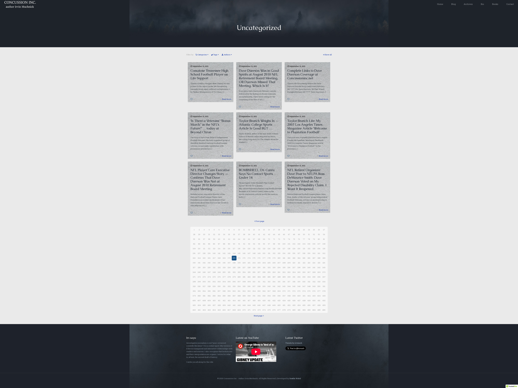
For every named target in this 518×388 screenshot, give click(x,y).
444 (249, 305)
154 (284, 253)
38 (244, 234)
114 (219, 248)
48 (294, 234)
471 (249, 310)
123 (264, 248)
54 (324, 234)
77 (304, 239)
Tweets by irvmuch (293, 343)
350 (318, 286)
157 (299, 253)
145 (239, 253)
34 (224, 234)
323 (319, 281)
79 (314, 239)
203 (259, 262)
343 (283, 286)
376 (314, 291)
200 (244, 262)
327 (204, 286)
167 (214, 258)
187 (314, 258)
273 (204, 277)
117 (234, 248)
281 (244, 277)
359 (229, 291)
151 (269, 253)
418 (254, 300)
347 (304, 286)
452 (288, 305)
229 (254, 267)
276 (219, 277)
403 (314, 296)
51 (309, 234)
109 (194, 248)
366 (264, 291)
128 (289, 248)
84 (204, 244)
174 (249, 258)
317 (289, 281)
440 (229, 305)
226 (239, 267)
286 (269, 277)
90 (234, 244)
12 (249, 229)
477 (279, 310)
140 (214, 253)
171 (234, 258)
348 (309, 286)
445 (254, 305)
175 (254, 258)
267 (309, 272)
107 (319, 244)
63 (234, 239)
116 (229, 248)
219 (204, 267)
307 (239, 281)
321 (309, 281)
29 (199, 234)
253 (239, 272)
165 (204, 258)
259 (268, 272)
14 (259, 229)
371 (289, 291)
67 (254, 239)
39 (249, 234)
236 (288, 267)
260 (274, 272)
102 (294, 244)
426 (294, 300)
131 (304, 248)
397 (284, 296)
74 (289, 239)
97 (269, 244)
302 (214, 281)
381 (204, 296)
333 (234, 286)
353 (199, 291)
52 (314, 234)
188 (319, 258)
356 (214, 291)
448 (269, 305)
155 (289, 253)
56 (199, 239)
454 (299, 305)
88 (224, 244)
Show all (328, 54)
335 (244, 286)
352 (194, 291)
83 (199, 244)
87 (219, 244)
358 (224, 291)
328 (209, 286)
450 (279, 305)
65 (244, 239)
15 (264, 229)
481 (299, 310)
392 (259, 296)
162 (324, 253)
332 (229, 286)
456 (309, 305)
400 (299, 296)
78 (309, 239)
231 (264, 267)
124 (269, 248)
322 (314, 281)
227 (244, 267)
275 (214, 277)
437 (214, 305)
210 (294, 262)
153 (279, 253)
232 (269, 267)
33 (219, 234)
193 (209, 262)
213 (309, 262)
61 (224, 239)
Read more (226, 99)
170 (229, 258)
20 (289, 229)
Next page (258, 315)
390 (249, 296)
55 (194, 239)
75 (294, 239)
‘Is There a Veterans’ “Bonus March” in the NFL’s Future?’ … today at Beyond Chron (210, 126)
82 (194, 244)
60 (219, 239)
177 (264, 258)
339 (264, 286)
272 (199, 277)
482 (304, 310)
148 (254, 253)
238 (298, 267)
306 (234, 281)
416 (244, 300)
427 (299, 300)
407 (199, 300)
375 (308, 291)
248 (214, 272)
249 (219, 272)
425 (288, 300)
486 (324, 310)
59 (214, 239)
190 (194, 262)
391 (254, 296)
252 (234, 272)
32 (214, 234)
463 (209, 310)
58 (209, 239)
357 (219, 291)
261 (279, 272)
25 (314, 229)
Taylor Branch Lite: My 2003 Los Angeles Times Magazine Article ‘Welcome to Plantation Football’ (307, 126)
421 (269, 300)
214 (314, 262)
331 (224, 286)
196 (224, 262)
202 (254, 262)
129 (294, 248)
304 (224, 281)
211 (299, 262)
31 (209, 234)
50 (304, 234)
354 (204, 291)
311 (259, 281)
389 (244, 296)
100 (284, 244)
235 (284, 267)
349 (314, 286)
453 (293, 305)
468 (234, 310)
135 (324, 248)
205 (268, 262)
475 (269, 310)
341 (274, 286)
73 (284, 239)
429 (309, 300)
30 (204, 234)
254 (244, 272)
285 (264, 277)
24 (309, 229)
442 (239, 305)
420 (264, 300)
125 (274, 248)
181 (284, 258)
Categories (202, 54)
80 (319, 239)
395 (273, 296)
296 (319, 277)
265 (298, 272)
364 (254, 291)
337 (254, 286)
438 (219, 305)
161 (319, 253)
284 (259, 277)
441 (234, 305)
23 (304, 229)
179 (274, 258)
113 (214, 248)
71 (274, 239)
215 (319, 262)
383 (214, 296)
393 (264, 296)
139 (209, 253)
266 (304, 272)
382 (209, 296)
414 (234, 300)
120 (249, 248)
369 (279, 291)
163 (194, 258)
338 (259, 286)
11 (244, 229)
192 (204, 262)
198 (234, 262)
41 (259, 234)
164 (199, 258)
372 (293, 291)
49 (299, 234)
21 (294, 229)
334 (239, 286)
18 (279, 229)
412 (224, 300)
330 (219, 286)
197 (229, 262)
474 (264, 310)
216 (324, 262)
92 (244, 244)
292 (298, 277)
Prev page (259, 221)
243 (323, 267)
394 (269, 296)
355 (209, 291)
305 (229, 281)
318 (294, 281)
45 (279, 234)
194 (214, 262)
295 (313, 277)
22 (299, 229)
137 (199, 253)
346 (299, 286)
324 (323, 281)
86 (214, 244)
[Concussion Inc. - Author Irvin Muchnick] (19, 4)
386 (229, 296)
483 (309, 310)
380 (199, 296)
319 (299, 281)
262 (283, 272)
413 (229, 300)
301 (209, 281)
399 (294, 296)
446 (259, 305)
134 (319, 248)
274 (209, 277)
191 (199, 262)
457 (314, 305)
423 (278, 300)
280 (239, 277)
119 (244, 248)
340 (269, 286)
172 (239, 258)
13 (254, 229)
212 (304, 262)
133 (314, 248)
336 (249, 286)
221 (214, 267)
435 (204, 305)
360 (234, 291)
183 (294, 258)
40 (254, 234)
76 (299, 239)
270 (324, 272)
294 (309, 277)
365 (259, 291)
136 (194, 253)
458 (319, 305)
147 (249, 253)
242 (318, 267)
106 (314, 244)
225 (234, 267)
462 (204, 310)
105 (309, 244)
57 (204, 239)
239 (303, 267)
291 (294, 277)
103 (299, 244)
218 (199, 267)
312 (264, 281)
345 (293, 286)
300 (204, 281)
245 (199, 272)
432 (323, 300)
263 (288, 272)
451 (284, 305)
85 (209, 244)
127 (284, 248)
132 (309, 248)
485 (319, 310)
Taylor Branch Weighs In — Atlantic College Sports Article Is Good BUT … (259, 124)
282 (249, 277)
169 (224, 258)
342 (278, 286)
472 (254, 310)
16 (269, 229)
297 (324, 277)
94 (254, 244)
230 (259, 267)
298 (194, 281)
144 (234, 253)
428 (304, 300)
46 (284, 234)
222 (219, 267)
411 (219, 300)
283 (254, 277)
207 (279, 262)
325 (194, 286)
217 (194, 267)
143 (229, 253)
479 (289, 310)
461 (199, 310)
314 (274, 281)
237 (293, 267)
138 (204, 253)
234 (278, 267)
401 (304, 296)
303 (219, 281)
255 (249, 272)
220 (209, 267)
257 (259, 272)
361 (239, 291)
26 (319, 229)
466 (224, 310)
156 (294, 253)
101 (289, 244)
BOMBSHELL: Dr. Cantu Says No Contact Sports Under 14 (257, 174)
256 (254, 272)
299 (199, 281)
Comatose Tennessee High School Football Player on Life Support (209, 74)
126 (279, 248)
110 (199, 248)
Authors (227, 54)
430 (314, 300)
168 (219, 258)
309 (249, 281)
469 (239, 310)
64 (239, 239)
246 (204, 272)
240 (309, 267)
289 (284, 277)
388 (239, 296)
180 (279, 258)
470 (244, 310)
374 (304, 291)
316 (284, 281)
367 (269, 291)
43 (269, 234)
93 (249, 244)
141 (219, 253)
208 (284, 262)
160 (314, 253)
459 (324, 305)
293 (303, 277)
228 (249, 267)
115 (224, 248)
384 (219, 296)
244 (194, 272)
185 (304, 258)
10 (239, 229)
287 (274, 277)
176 (259, 258)
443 (244, 305)
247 (209, 272)
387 (234, 296)
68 (259, 239)
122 (259, 248)
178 (269, 258)
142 (224, 253)
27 (324, 229)
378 (324, 291)
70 (269, 239)
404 (319, 296)
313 (269, 281)
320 (303, 281)
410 (214, 300)
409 (209, 300)
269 (319, 272)
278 (229, 277)
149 (259, 253)
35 (229, 234)
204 (264, 262)
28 (194, 234)
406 (194, 300)
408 (204, 300)
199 (239, 262)
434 (199, 305)
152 (274, 253)
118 (239, 248)
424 (284, 300)
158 (304, 253)
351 (324, 286)
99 (279, 244)
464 (214, 310)
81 (324, 239)
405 (324, 296)
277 (224, 277)
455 (303, 305)
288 (279, 277)
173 (244, 258)
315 (279, 281)
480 (294, 310)
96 (264, 244)
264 (294, 272)
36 (234, 234)
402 (309, 296)
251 (229, 272)
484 (314, 310)
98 (274, 244)
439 (224, 305)
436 (209, 305)
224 (229, 267)
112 (209, 248)
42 (264, 234)
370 (284, 291)
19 (284, 229)
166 (209, 258)
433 (194, 305)
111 (204, 248)
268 (314, 272)
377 (319, 291)
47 (289, 234)
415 (239, 300)
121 (254, 248)
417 (249, 300)
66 (249, 239)
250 (224, 272)
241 (314, 267)
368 (274, 291)
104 (304, 244)
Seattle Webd (295, 378)
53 (319, 234)
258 (264, 272)
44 (274, 234)
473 (259, 310)
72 (279, 239)
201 (249, 262)
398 (289, 296)
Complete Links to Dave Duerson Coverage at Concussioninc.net (304, 74)
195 (219, 262)
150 (264, 253)
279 (234, 277)
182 (289, 258)
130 (299, 248)
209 (289, 262)
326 (199, 286)
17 (274, 229)
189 (324, 258)
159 (309, 253)
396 (279, 296)
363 (249, 291)
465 (219, 310)
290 (289, 277)
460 (194, 310)
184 (299, 258)
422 (273, 300)
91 (239, 244)
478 (284, 310)
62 (229, 239)
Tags (215, 54)
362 (244, 291)
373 (298, 291)
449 (274, 305)
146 (244, 253)
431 (319, 300)
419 (259, 300)
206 (274, 262)
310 (254, 281)
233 (274, 267)
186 (309, 258)
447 (264, 305)
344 (289, 286)
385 (224, 296)
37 (239, 234)
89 (229, 244)
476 (274, 310)
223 (224, 267)
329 (214, 286)
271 (194, 277)
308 (244, 281)
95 (259, 244)
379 (194, 296)
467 (229, 310)
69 (264, 239)
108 (324, 244)
